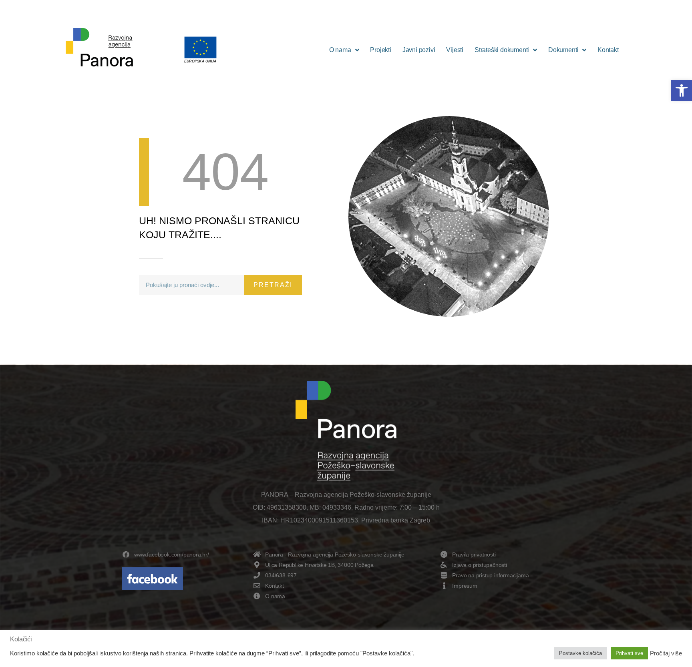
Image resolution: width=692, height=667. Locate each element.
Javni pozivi (418, 49)
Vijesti (454, 49)
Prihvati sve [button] (629, 653)
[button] (681, 90)
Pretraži (272, 284)
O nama (340, 49)
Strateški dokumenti (502, 49)
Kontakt (608, 49)
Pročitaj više (666, 653)
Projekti (380, 49)
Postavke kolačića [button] (580, 653)
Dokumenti (563, 49)
